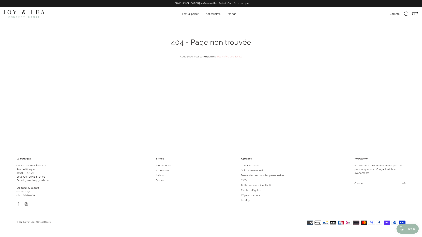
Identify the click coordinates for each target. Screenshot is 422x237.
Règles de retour (250, 195)
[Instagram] (26, 203)
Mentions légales (250, 190)
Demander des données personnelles (262, 175)
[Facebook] (18, 203)
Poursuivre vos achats (229, 56)
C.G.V (244, 180)
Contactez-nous (250, 165)
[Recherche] (406, 14)
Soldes (160, 180)
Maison (232, 13)
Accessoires (213, 13)
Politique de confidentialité (256, 185)
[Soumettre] (404, 183)
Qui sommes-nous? (252, 170)
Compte (395, 13)
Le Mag (245, 200)
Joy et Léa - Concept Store (37, 222)
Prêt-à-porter (190, 13)
